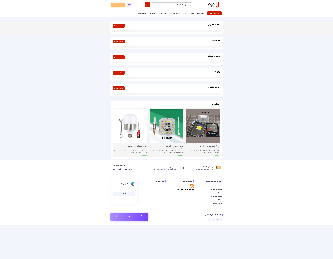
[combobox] (171, 4)
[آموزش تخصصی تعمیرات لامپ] (209, 219)
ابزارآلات (152, 13)
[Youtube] (217, 219)
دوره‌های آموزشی (141, 13)
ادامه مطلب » (217, 155)
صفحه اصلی (200, 13)
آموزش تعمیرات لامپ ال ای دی (137, 146)
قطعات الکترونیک (189, 13)
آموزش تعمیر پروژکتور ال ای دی (210, 146)
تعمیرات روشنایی (164, 13)
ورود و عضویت (117, 5)
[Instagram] (213, 219)
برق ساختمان (176, 13)
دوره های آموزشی (213, 87)
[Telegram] (221, 219)
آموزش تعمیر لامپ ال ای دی (174, 146)
